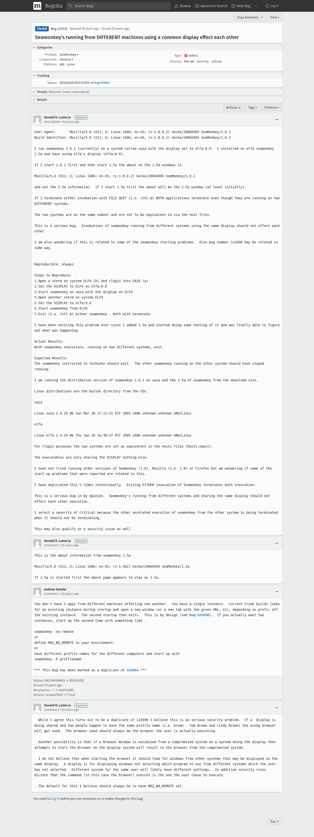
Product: (51, 54)
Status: (52, 83)
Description (52, 122)
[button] (271, 6)
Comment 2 (51, 594)
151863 (132, 670)
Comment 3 (51, 710)
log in (55, 798)
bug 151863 (102, 83)
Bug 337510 (59, 29)
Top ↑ (274, 821)
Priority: (176, 61)
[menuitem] (182, 6)
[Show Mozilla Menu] (37, 6)
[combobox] (118, 6)
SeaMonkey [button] (69, 54)
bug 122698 (199, 615)
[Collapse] (277, 120)
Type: (178, 55)
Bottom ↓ (233, 107)
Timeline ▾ (271, 107)
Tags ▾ (252, 107)
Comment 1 (51, 545)
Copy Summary (247, 17)
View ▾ (274, 17)
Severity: (203, 61)
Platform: (50, 64)
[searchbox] (118, 6)
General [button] (66, 59)
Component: (48, 59)
